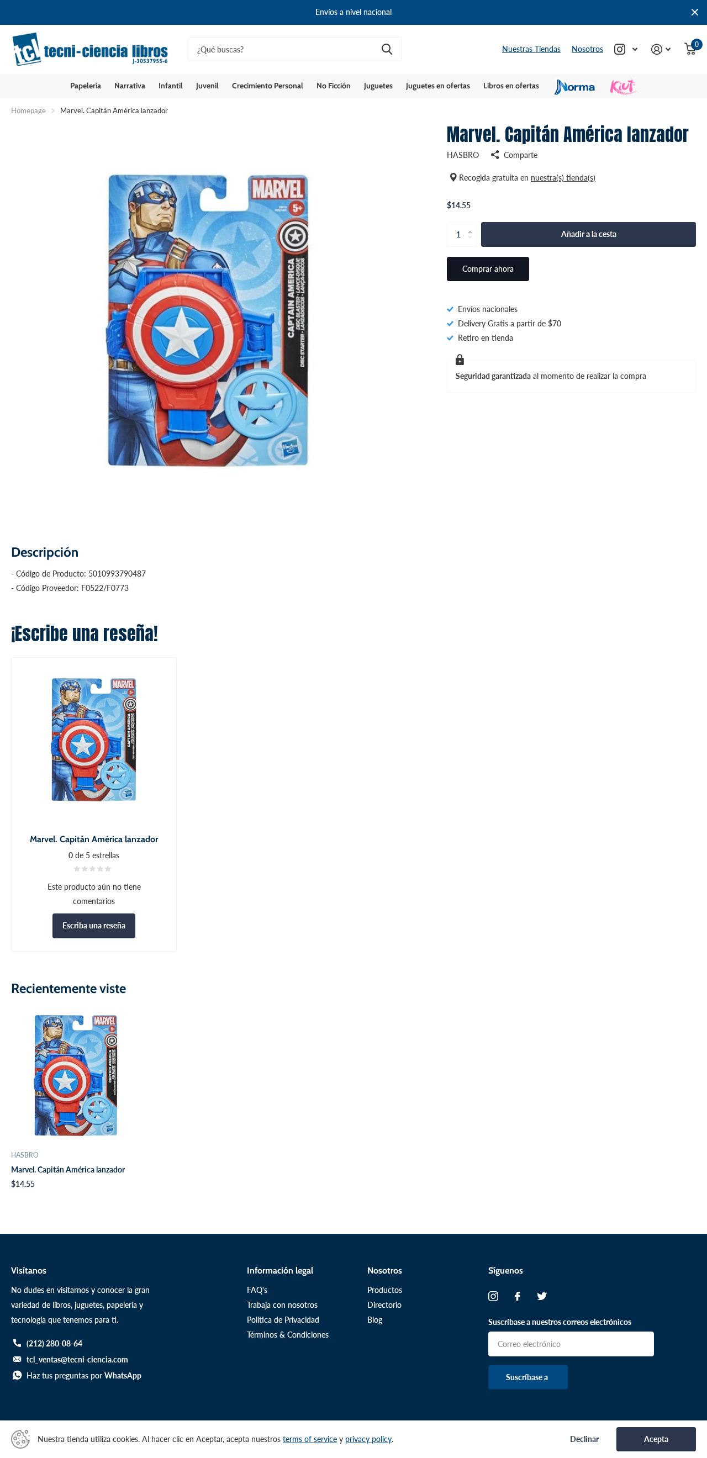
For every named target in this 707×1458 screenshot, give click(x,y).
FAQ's (257, 1290)
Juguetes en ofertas (438, 86)
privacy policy (368, 1439)
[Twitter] (542, 1296)
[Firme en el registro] (661, 49)
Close (695, 12)
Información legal (280, 1270)
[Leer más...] (626, 49)
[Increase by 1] (472, 225)
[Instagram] (493, 1296)
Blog (374, 1319)
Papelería (85, 86)
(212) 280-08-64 (54, 1343)
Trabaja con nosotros (282, 1304)
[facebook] (517, 1296)
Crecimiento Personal (267, 86)
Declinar (584, 1439)
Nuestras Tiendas (531, 49)
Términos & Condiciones (288, 1334)
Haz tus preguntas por (84, 1375)
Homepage (28, 110)
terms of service (310, 1439)
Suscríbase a (528, 1377)
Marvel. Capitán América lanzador (68, 1169)
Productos (384, 1290)
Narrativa (129, 86)
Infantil (171, 86)
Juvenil (207, 86)
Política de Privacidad (283, 1319)
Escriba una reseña (93, 925)
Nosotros (587, 49)
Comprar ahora (488, 268)
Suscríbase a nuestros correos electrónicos (559, 1322)
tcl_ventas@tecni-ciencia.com (77, 1359)
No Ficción (333, 86)
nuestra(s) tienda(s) (563, 177)
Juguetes (378, 86)
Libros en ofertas (511, 86)
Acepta (656, 1439)
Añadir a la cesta (588, 234)
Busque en (387, 49)
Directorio (384, 1304)
